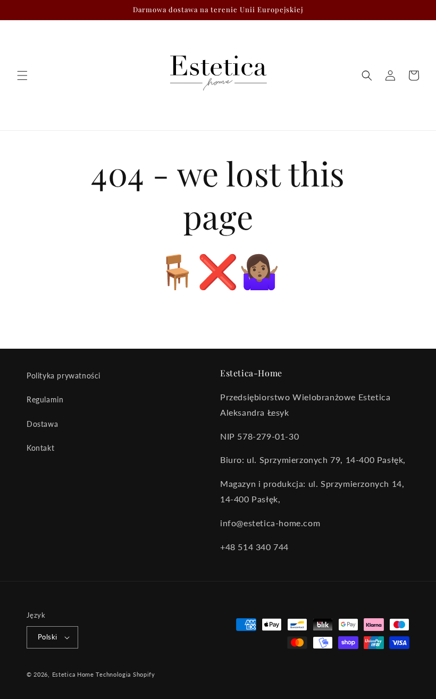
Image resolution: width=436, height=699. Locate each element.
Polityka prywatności (63, 375)
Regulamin (45, 399)
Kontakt (40, 447)
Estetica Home (73, 674)
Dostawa (42, 423)
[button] (22, 75)
